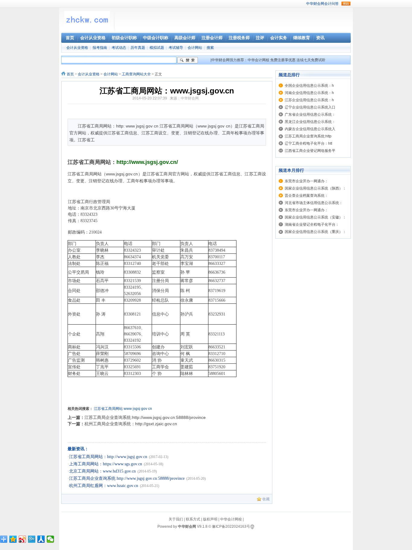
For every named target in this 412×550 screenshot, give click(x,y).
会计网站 (195, 48)
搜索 (210, 48)
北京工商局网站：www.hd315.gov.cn (102, 471)
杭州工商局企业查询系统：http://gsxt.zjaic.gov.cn (130, 423)
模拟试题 (157, 48)
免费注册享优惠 (283, 60)
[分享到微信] (50, 539)
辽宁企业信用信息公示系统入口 (310, 107)
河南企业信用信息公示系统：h (309, 93)
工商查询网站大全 (136, 74)
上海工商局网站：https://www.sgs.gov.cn (105, 464)
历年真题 (138, 48)
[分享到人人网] (41, 539)
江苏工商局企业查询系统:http (308, 136)
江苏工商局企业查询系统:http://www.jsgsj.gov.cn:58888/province (145, 417)
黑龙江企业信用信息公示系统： (310, 122)
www (128, 409)
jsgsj (136, 409)
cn (150, 409)
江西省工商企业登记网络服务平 (310, 151)
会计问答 (331, 4)
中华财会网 (315, 4)
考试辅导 (176, 48)
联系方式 (193, 519)
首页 (70, 74)
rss (346, 3)
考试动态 (119, 48)
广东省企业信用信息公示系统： (310, 114)
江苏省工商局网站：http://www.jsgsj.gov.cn (108, 456)
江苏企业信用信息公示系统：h (309, 100)
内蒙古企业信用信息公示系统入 (310, 129)
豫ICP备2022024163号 (231, 526)
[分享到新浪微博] (22, 539)
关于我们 (176, 519)
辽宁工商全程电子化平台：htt (308, 143)
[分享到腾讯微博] (32, 539)
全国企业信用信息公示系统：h (309, 85)
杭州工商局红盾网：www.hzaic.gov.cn (103, 485)
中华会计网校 (258, 60)
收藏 (266, 499)
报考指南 (100, 48)
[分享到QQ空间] (13, 539)
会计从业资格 (77, 48)
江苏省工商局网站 (108, 409)
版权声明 (210, 519)
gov (144, 409)
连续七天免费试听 (310, 60)
